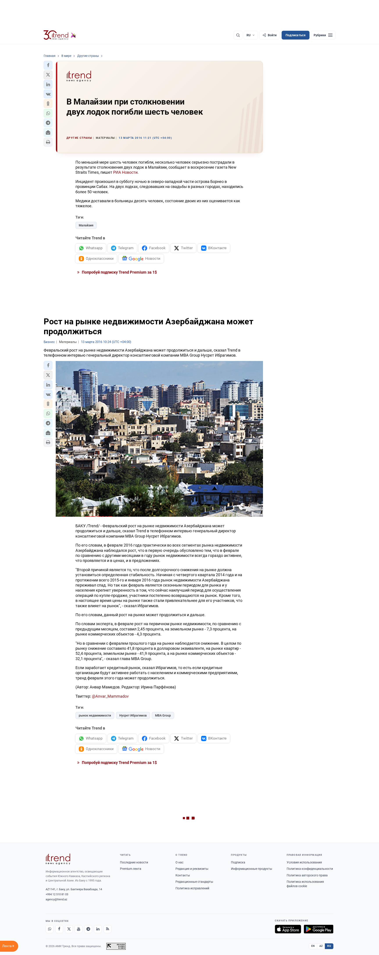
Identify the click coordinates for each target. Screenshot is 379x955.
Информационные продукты (251, 868)
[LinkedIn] (98, 929)
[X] (69, 929)
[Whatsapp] (50, 929)
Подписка (238, 862)
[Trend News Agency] (58, 859)
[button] (48, 65)
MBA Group (163, 715)
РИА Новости (125, 172)
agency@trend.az (56, 899)
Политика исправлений (192, 888)
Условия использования (304, 862)
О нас (179, 862)
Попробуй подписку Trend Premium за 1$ (119, 272)
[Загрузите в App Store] (288, 929)
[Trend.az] (60, 35)
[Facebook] (59, 929)
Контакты (182, 875)
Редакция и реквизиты (191, 868)
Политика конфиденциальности (310, 868)
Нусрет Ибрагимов (133, 715)
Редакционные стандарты (194, 881)
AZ (321, 946)
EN (313, 946)
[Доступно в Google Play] (318, 929)
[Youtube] (78, 929)
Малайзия (86, 225)
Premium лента (130, 868)
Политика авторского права (307, 875)
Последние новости (134, 862)
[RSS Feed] (107, 929)
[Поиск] (238, 35)
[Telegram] (88, 929)
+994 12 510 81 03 (57, 894)
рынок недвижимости (95, 715)
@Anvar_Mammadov (110, 696)
